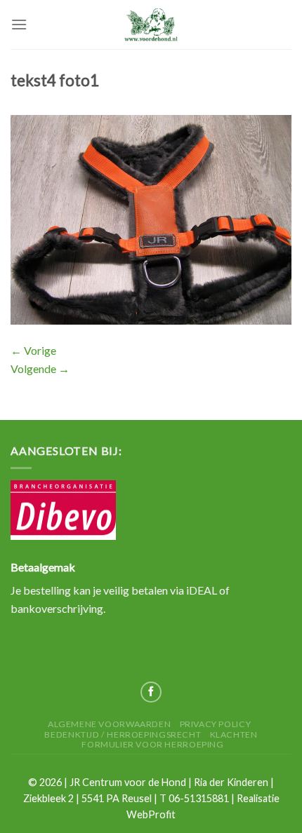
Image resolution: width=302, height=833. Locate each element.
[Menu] (19, 24)
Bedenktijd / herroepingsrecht (122, 734)
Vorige (33, 350)
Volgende (40, 368)
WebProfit (151, 814)
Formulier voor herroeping (152, 744)
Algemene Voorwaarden (109, 724)
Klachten (234, 734)
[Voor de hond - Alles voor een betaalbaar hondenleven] (151, 24)
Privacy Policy (215, 724)
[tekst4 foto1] (151, 218)
